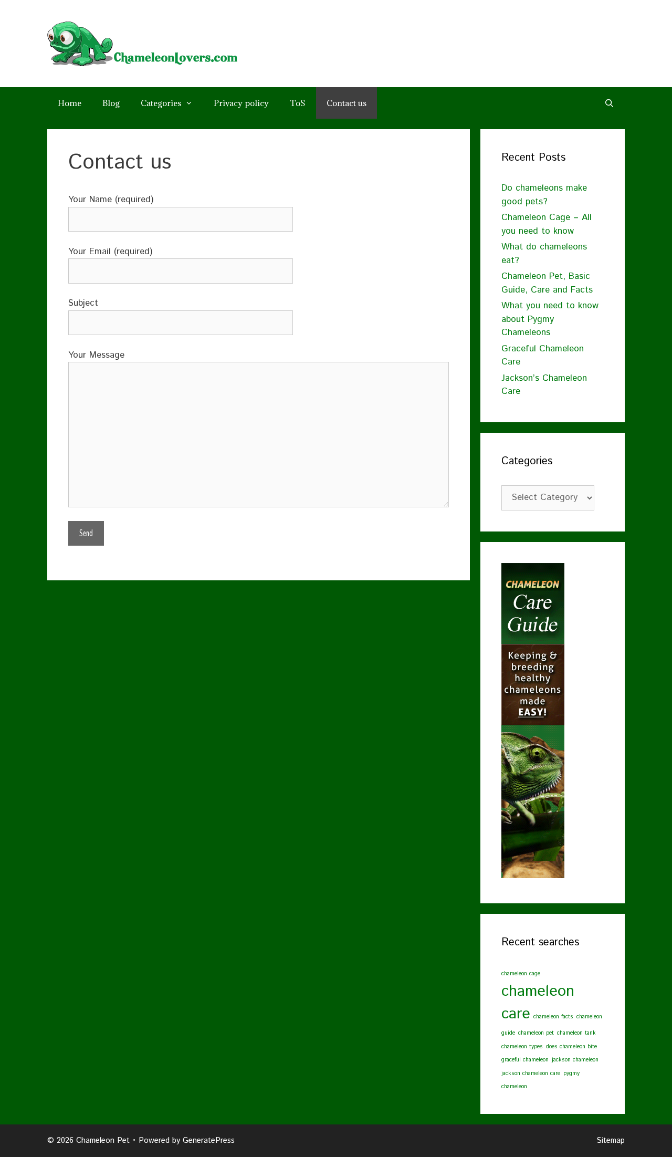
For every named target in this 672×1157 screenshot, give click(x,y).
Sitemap (610, 1140)
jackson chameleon (575, 1060)
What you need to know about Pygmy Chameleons (549, 319)
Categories (161, 103)
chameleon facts (553, 1017)
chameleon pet (536, 1033)
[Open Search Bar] (609, 103)
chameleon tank (576, 1033)
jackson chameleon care (530, 1073)
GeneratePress (209, 1140)
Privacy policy (241, 103)
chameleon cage (520, 974)
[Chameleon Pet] (142, 43)
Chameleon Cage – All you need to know (546, 224)
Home (69, 103)
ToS (298, 103)
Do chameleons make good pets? (544, 195)
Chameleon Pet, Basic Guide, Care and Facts (547, 283)
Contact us (346, 103)
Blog (111, 103)
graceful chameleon (525, 1060)
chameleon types (522, 1047)
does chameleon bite (571, 1047)
